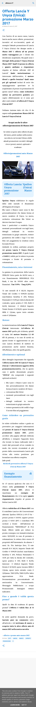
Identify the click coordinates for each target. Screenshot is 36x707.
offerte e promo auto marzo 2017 (16, 635)
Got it (24, 705)
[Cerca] (33, 3)
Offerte (28, 638)
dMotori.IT (9, 3)
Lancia (15, 638)
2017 (9, 638)
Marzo (21, 638)
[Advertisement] (18, 679)
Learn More (15, 705)
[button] (3, 30)
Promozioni (6, 641)
